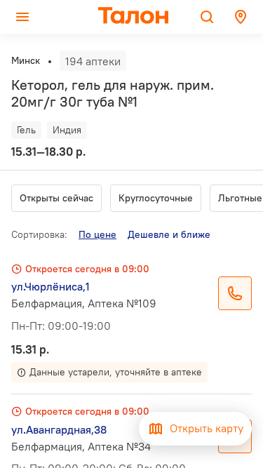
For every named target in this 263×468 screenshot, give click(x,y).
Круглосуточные (156, 198)
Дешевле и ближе (169, 234)
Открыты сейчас (56, 198)
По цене (97, 234)
